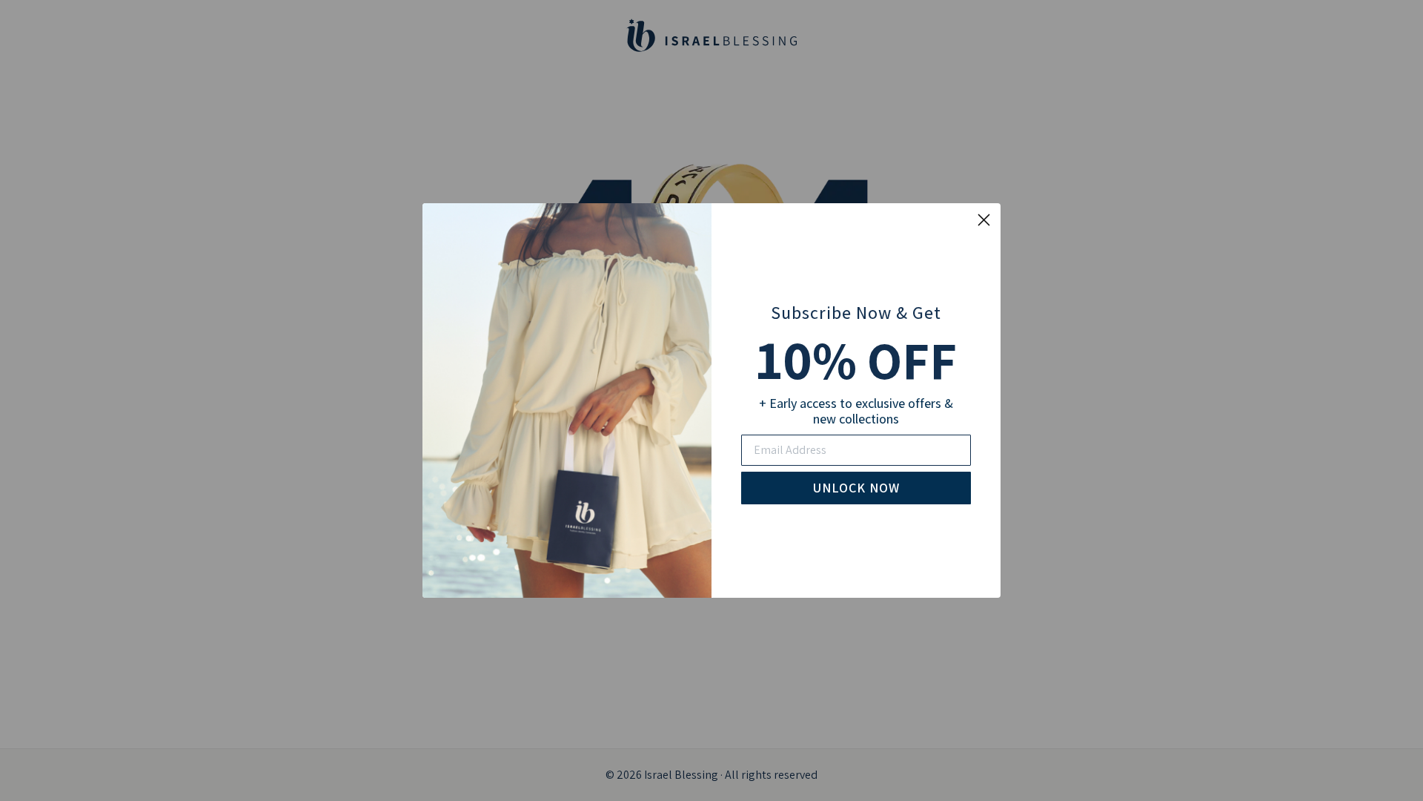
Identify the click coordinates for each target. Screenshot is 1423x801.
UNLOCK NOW (856, 487)
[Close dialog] (984, 220)
